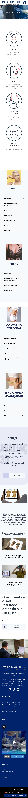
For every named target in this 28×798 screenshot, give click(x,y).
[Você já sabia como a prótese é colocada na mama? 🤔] (14, 742)
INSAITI (22, 789)
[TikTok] (14, 689)
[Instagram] (18, 689)
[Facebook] (9, 689)
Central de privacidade (9, 711)
